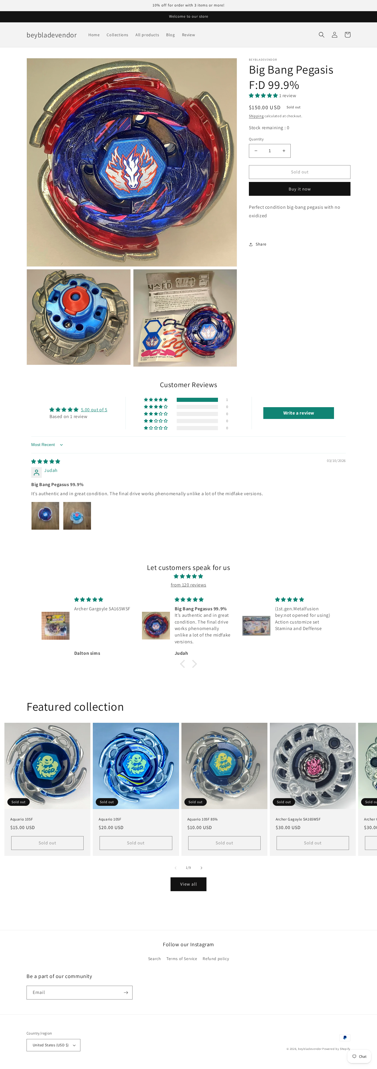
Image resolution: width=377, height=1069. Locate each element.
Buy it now (300, 189)
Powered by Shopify (336, 1049)
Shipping (256, 116)
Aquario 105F (21, 819)
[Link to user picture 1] (45, 516)
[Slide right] (201, 867)
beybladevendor (310, 1049)
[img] (45, 461)
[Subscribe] (125, 993)
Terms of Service (181, 958)
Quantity (256, 139)
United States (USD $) (51, 1045)
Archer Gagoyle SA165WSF (298, 819)
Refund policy (216, 958)
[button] (321, 34)
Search (154, 958)
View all (188, 884)
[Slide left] (175, 867)
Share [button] (261, 244)
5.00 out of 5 (94, 410)
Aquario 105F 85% (202, 819)
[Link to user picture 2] (77, 516)
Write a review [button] (298, 413)
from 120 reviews (188, 585)
